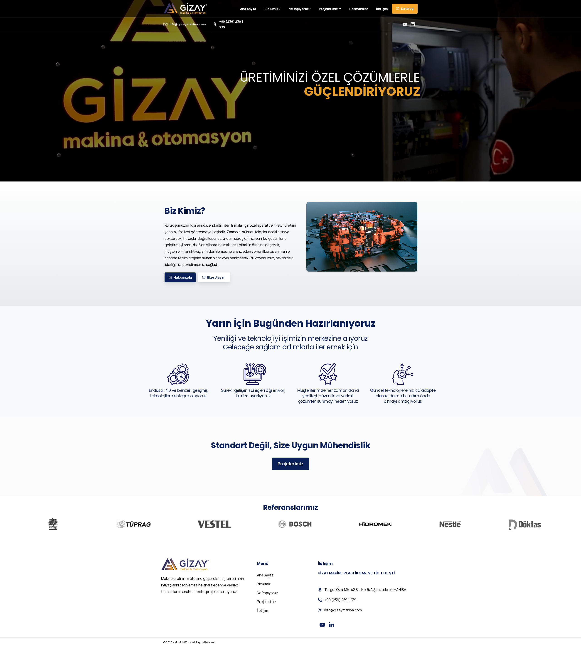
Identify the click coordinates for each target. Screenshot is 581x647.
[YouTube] (405, 24)
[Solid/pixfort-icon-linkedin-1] (331, 625)
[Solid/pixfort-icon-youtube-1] (322, 625)
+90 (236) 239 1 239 (231, 24)
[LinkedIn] (412, 24)
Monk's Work (183, 642)
